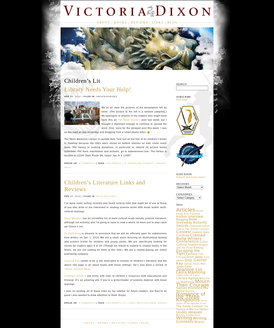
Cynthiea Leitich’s (75, 276)
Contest (183, 232)
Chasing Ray (72, 261)
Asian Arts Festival (188, 213)
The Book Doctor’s (129, 120)
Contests (182, 235)
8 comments (87, 163)
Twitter (203, 309)
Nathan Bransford (189, 287)
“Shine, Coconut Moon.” (78, 269)
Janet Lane (183, 266)
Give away (195, 257)
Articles (185, 210)
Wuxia (199, 322)
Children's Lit (116, 163)
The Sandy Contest (189, 306)
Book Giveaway (186, 220)
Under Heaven (189, 312)
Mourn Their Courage (193, 283)
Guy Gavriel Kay (191, 261)
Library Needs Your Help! (97, 89)
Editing (198, 247)
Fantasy (191, 253)
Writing (184, 317)
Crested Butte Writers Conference (190, 238)
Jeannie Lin (189, 269)
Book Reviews (106, 196)
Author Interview (189, 216)
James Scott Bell (194, 263)
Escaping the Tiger (188, 252)
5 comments (87, 303)
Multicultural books (152, 303)
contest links (201, 232)
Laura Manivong (190, 272)
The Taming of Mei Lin (192, 308)
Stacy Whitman (73, 218)
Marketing (187, 281)
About (103, 22)
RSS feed (181, 99)
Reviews (139, 22)
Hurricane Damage (140, 163)
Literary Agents (187, 278)
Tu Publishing (72, 233)
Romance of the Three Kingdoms (190, 296)
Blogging (182, 219)
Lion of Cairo (192, 275)
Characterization (199, 226)
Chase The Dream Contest (192, 228)
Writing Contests (191, 320)
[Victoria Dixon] (137, 11)
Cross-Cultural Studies (192, 243)
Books (120, 22)
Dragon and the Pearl (192, 246)
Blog (172, 22)
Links (158, 22)
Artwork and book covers (190, 177)
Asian (199, 210)
